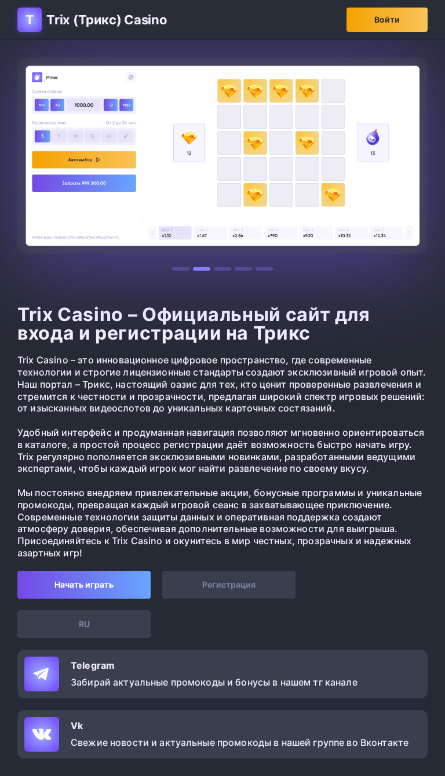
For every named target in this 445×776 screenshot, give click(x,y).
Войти (387, 19)
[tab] (180, 269)
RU (84, 624)
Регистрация (229, 584)
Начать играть (84, 584)
